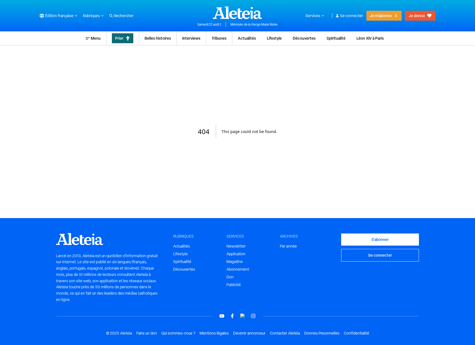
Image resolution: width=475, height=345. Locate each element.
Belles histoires (158, 38)
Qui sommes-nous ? (178, 333)
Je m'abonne (381, 15)
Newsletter (236, 246)
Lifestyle (274, 38)
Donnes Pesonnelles (321, 333)
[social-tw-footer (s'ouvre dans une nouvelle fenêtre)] (242, 316)
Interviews (191, 38)
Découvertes (304, 38)
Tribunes (219, 38)
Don (230, 277)
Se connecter (351, 15)
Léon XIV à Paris (370, 38)
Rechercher (124, 15)
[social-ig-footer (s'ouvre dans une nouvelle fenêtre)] (253, 316)
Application (236, 253)
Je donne (417, 15)
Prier (119, 38)
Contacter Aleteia (285, 333)
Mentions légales (214, 333)
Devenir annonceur (249, 333)
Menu (96, 38)
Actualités (247, 38)
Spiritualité (336, 38)
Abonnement (238, 269)
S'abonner (380, 239)
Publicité (234, 284)
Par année (288, 246)
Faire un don (146, 333)
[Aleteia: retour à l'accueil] (237, 12)
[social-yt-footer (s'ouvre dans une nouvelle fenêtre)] (221, 316)
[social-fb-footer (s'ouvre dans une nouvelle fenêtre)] (232, 316)
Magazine (235, 261)
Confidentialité (356, 333)
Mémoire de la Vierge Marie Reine (254, 24)
